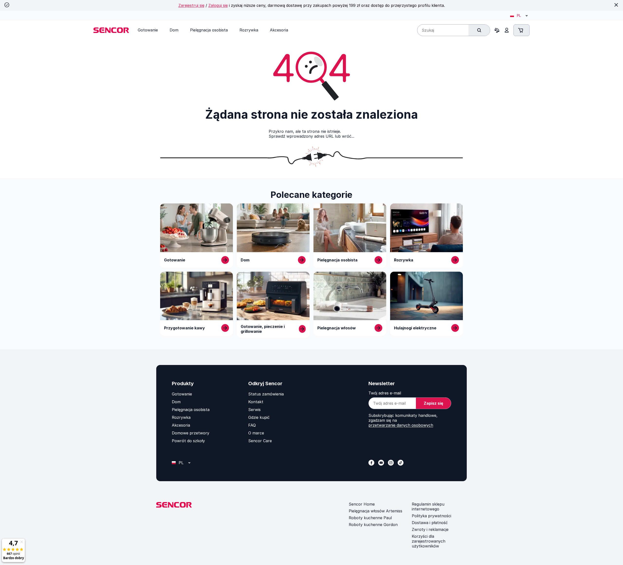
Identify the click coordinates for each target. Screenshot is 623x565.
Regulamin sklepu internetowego (428, 506)
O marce (256, 433)
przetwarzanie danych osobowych (400, 425)
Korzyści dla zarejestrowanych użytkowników (428, 541)
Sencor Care (260, 440)
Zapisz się (433, 403)
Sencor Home (362, 504)
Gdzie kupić (259, 417)
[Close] (616, 5)
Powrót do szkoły (188, 440)
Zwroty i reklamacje (430, 529)
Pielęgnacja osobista (191, 409)
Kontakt (255, 401)
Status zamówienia (266, 394)
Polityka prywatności (431, 515)
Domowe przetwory (190, 433)
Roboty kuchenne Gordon (373, 524)
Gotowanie (182, 394)
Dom (176, 401)
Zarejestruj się (191, 5)
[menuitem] (148, 30)
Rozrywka (181, 417)
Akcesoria (181, 425)
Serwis (254, 409)
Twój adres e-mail (384, 393)
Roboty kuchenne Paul (370, 517)
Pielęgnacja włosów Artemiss (375, 510)
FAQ (252, 425)
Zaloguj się (218, 5)
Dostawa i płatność (430, 522)
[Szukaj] (479, 30)
